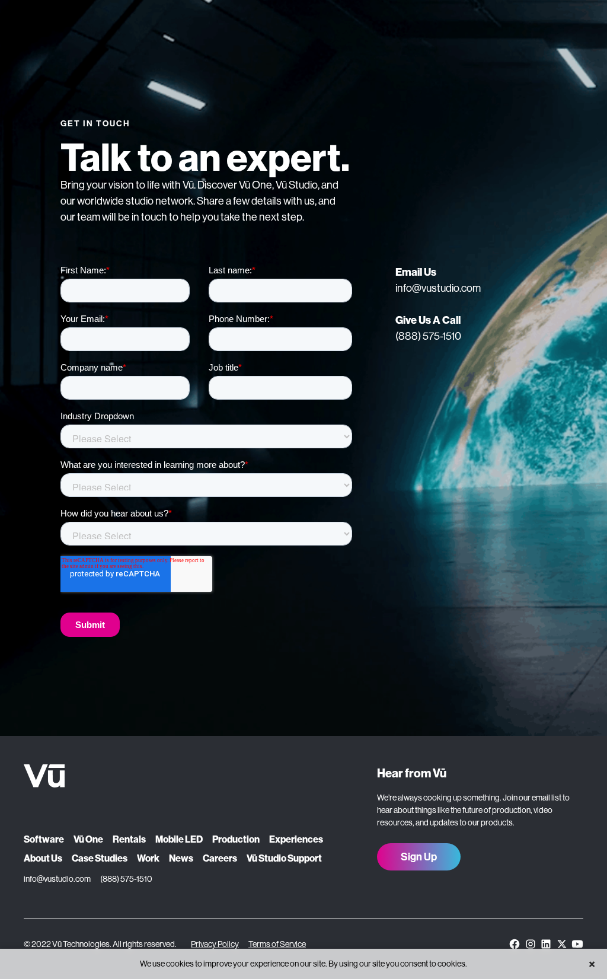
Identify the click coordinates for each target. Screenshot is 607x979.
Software (44, 839)
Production (236, 839)
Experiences (296, 839)
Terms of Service (277, 944)
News (181, 858)
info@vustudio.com (438, 288)
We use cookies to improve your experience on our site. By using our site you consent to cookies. (303, 963)
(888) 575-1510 (428, 336)
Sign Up (419, 856)
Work (148, 858)
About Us (43, 858)
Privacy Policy (215, 944)
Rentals (129, 839)
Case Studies (99, 858)
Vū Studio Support (284, 858)
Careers (220, 858)
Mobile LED (179, 839)
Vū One (88, 839)
